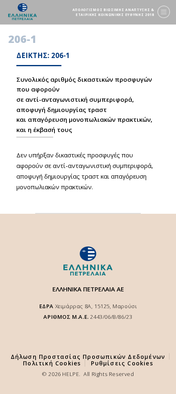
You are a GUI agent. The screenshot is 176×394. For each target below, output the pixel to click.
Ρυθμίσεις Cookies (122, 363)
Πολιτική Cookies (52, 363)
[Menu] (164, 12)
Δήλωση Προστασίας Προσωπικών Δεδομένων (88, 356)
